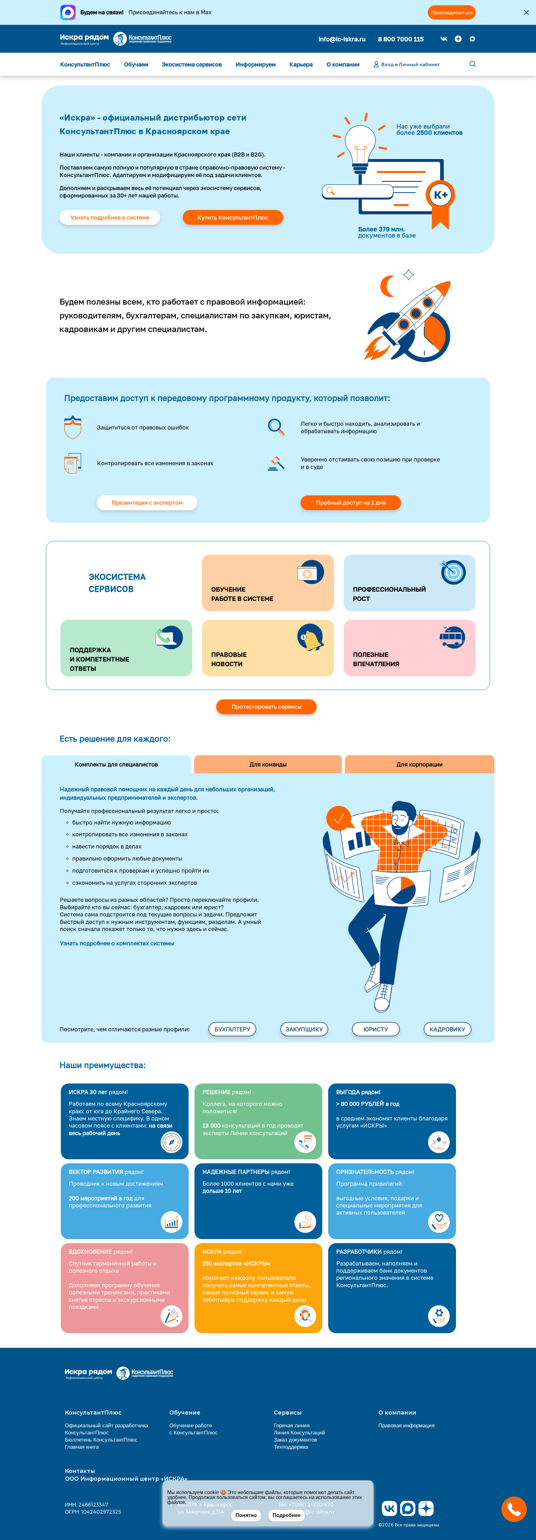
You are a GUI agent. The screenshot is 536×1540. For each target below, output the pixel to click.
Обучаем (136, 64)
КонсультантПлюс (85, 64)
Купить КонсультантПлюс (233, 217)
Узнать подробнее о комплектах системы (117, 943)
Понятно (246, 1515)
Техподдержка (291, 1446)
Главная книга (82, 1446)
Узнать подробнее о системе (109, 217)
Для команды (268, 764)
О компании (343, 64)
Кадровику (447, 1029)
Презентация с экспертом (147, 502)
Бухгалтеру (232, 1029)
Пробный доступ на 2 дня (351, 502)
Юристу (376, 1029)
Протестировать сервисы (267, 706)
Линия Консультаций (299, 1432)
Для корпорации (420, 764)
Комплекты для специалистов (116, 764)
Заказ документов (295, 1439)
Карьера (301, 64)
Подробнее (287, 1515)
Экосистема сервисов (192, 64)
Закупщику (304, 1029)
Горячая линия (292, 1425)
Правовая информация (406, 1425)
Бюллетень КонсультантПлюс (101, 1439)
